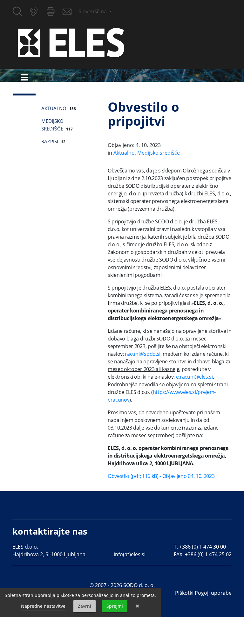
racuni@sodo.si (142, 353)
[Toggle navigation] (24, 77)
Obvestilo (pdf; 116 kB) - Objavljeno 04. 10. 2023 (161, 476)
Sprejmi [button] (114, 606)
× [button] (137, 606)
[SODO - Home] (71, 42)
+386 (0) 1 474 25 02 (208, 554)
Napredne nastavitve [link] (43, 606)
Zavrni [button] (84, 606)
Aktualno (53, 108)
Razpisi (49, 141)
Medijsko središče (158, 152)
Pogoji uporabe (213, 592)
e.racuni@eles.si (194, 376)
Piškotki (184, 592)
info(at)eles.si (130, 554)
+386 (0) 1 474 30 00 (202, 546)
